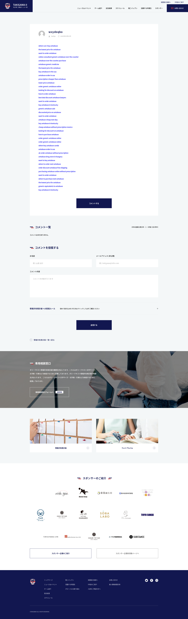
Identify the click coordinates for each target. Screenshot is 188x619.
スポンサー (159, 8)
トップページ (48, 580)
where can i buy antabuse (48, 46)
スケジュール (120, 8)
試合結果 (109, 8)
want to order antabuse (47, 53)
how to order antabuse (47, 94)
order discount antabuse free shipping (53, 168)
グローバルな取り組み (72, 589)
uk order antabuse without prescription (53, 153)
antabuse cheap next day (48, 120)
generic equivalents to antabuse (51, 186)
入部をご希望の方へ (94, 589)
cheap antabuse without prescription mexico (55, 127)
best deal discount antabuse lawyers (52, 97)
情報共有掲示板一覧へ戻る (44, 340)
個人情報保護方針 (114, 584)
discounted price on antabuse (50, 112)
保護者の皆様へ (166, 2)
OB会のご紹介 (179, 2)
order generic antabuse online (50, 86)
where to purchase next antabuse (51, 179)
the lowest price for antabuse (49, 49)
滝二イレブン (132, 8)
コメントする (94, 203)
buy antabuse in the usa (47, 72)
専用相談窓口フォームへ (48, 392)
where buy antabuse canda (49, 145)
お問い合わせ (113, 580)
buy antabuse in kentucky (48, 105)
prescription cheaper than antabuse (52, 79)
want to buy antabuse (47, 160)
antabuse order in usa (47, 75)
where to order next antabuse (50, 164)
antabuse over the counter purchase (52, 60)
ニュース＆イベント (84, 8)
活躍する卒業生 (146, 8)
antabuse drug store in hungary (50, 156)
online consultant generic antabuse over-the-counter (59, 57)
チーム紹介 (98, 8)
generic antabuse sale (47, 108)
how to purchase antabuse (49, 134)
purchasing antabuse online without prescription (57, 171)
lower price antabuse (46, 83)
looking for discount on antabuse (51, 90)
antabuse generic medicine (49, 64)
